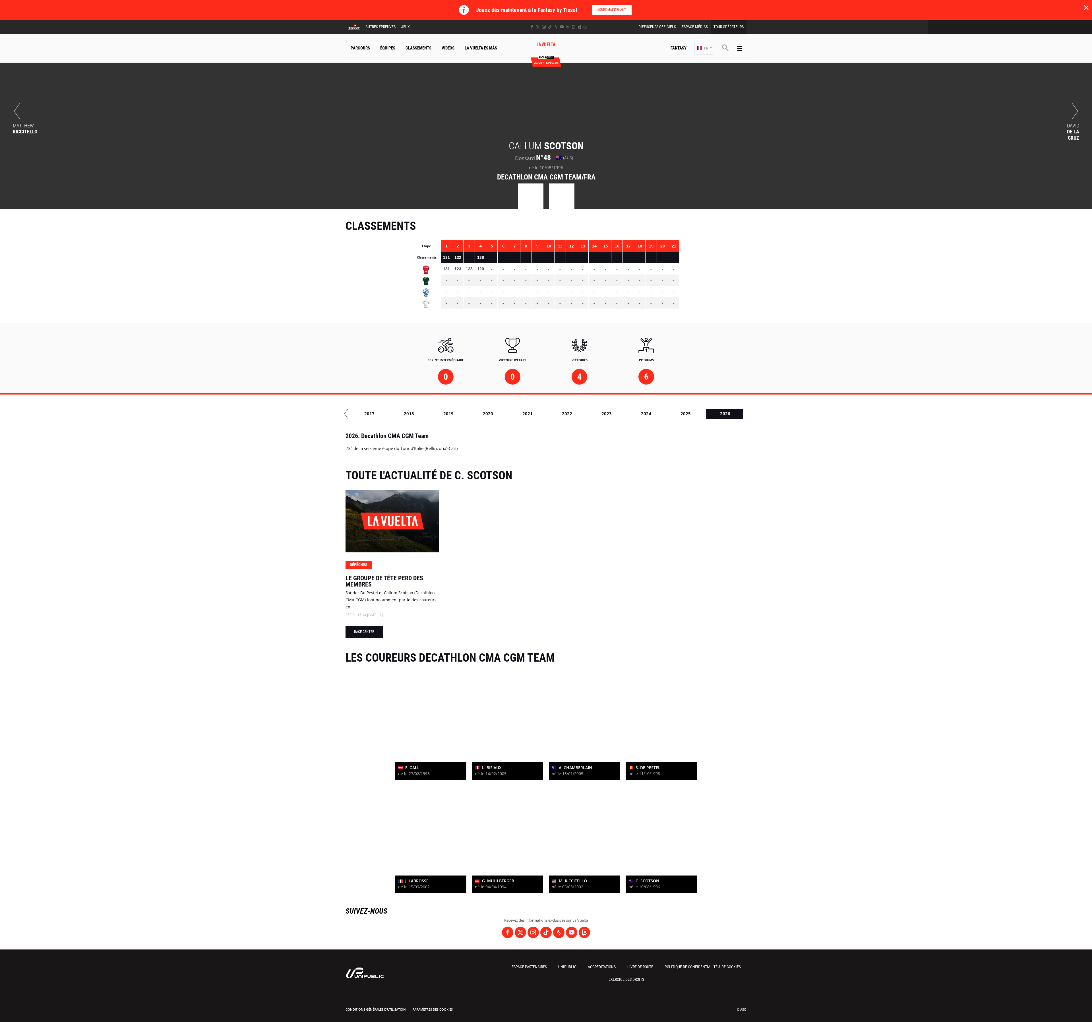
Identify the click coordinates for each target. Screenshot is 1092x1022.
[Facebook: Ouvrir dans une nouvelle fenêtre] (532, 27)
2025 (686, 413)
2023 (606, 413)
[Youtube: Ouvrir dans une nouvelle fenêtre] (562, 27)
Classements (418, 48)
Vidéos (448, 48)
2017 (369, 413)
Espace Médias (695, 26)
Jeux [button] (405, 26)
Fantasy (678, 48)
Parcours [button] (360, 48)
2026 (725, 413)
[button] (704, 48)
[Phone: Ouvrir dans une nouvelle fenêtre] (573, 27)
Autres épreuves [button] (380, 26)
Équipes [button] (387, 48)
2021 (527, 413)
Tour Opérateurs (728, 26)
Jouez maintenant (611, 10)
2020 (488, 413)
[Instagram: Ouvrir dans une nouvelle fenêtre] (544, 27)
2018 (409, 413)
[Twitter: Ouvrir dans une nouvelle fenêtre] (538, 27)
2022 (567, 413)
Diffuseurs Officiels (657, 26)
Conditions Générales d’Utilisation (376, 1009)
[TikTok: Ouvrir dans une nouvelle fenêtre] (550, 27)
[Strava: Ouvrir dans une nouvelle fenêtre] (556, 27)
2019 (448, 413)
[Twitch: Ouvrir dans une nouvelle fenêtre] (567, 27)
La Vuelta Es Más (481, 48)
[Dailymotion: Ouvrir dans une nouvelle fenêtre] (579, 27)
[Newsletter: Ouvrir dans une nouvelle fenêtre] (585, 27)
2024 (646, 413)
